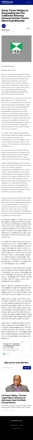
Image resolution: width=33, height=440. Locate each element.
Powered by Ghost (16, 428)
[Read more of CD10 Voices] (4, 26)
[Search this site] (27, 2)
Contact (21, 425)
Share (28, 28)
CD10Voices (14, 420)
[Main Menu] (30, 2)
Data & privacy (14, 425)
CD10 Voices (6, 30)
